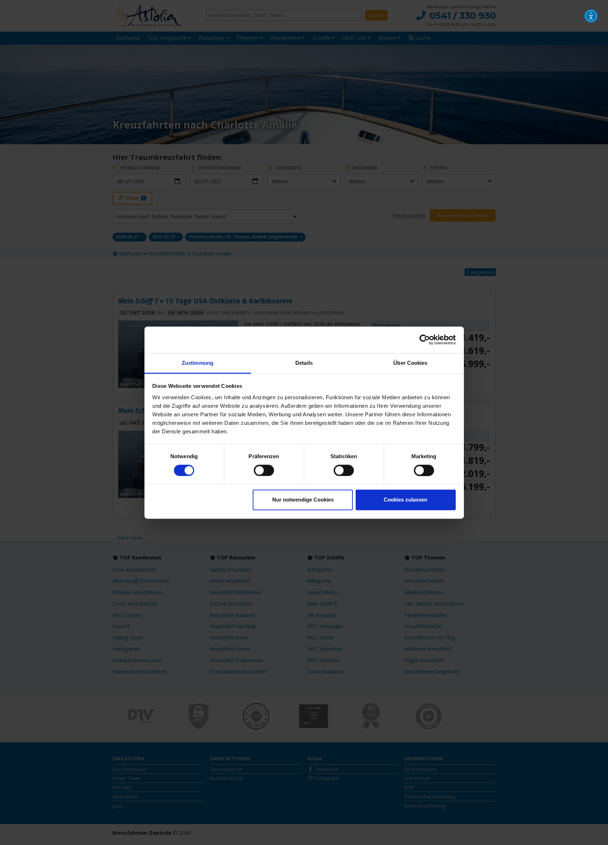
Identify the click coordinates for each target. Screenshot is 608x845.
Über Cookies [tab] (410, 363)
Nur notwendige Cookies (303, 500)
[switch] (264, 470)
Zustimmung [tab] (197, 363)
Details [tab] (304, 363)
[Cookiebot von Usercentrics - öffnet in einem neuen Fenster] (425, 339)
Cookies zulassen (405, 500)
